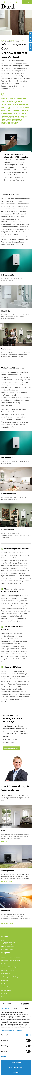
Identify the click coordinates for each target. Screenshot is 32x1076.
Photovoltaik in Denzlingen (9, 967)
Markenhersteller (14, 40)
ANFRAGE (30, 46)
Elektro (3, 963)
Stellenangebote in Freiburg (9, 977)
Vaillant (23, 40)
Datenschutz (5, 993)
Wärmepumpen (7, 871)
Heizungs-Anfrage (10, 748)
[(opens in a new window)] (30, 33)
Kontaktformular (6, 990)
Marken (3, 983)
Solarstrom (5, 911)
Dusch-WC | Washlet (7, 970)
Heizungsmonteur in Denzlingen (11, 960)
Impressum (4, 997)
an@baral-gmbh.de (17, 2)
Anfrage (27, 2)
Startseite (4, 40)
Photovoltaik (6, 923)
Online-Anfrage (5, 987)
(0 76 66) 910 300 (11, 2)
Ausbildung (4, 980)
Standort (4, 2)
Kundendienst (5, 973)
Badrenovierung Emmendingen (10, 957)
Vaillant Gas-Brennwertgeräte (10, 41)
